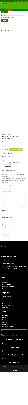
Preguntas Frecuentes (8, 286)
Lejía (3, 303)
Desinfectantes (6, 301)
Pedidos (4, 322)
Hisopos (9, 134)
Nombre (5, 210)
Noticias (4, 288)
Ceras (3, 299)
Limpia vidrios (6, 305)
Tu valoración (6, 191)
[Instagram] (16, 251)
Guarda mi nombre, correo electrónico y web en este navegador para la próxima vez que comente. (13, 229)
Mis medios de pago (7, 326)
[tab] (14, 162)
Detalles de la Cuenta (8, 324)
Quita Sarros (5, 307)
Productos (5, 280)
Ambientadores (6, 296)
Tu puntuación (6, 185)
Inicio (4, 134)
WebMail (14, 370)
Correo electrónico (7, 217)
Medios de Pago (6, 284)
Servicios (4, 282)
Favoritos (4, 320)
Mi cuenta (5, 315)
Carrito (4, 317)
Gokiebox (23, 366)
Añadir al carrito (16, 149)
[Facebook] (12, 251)
